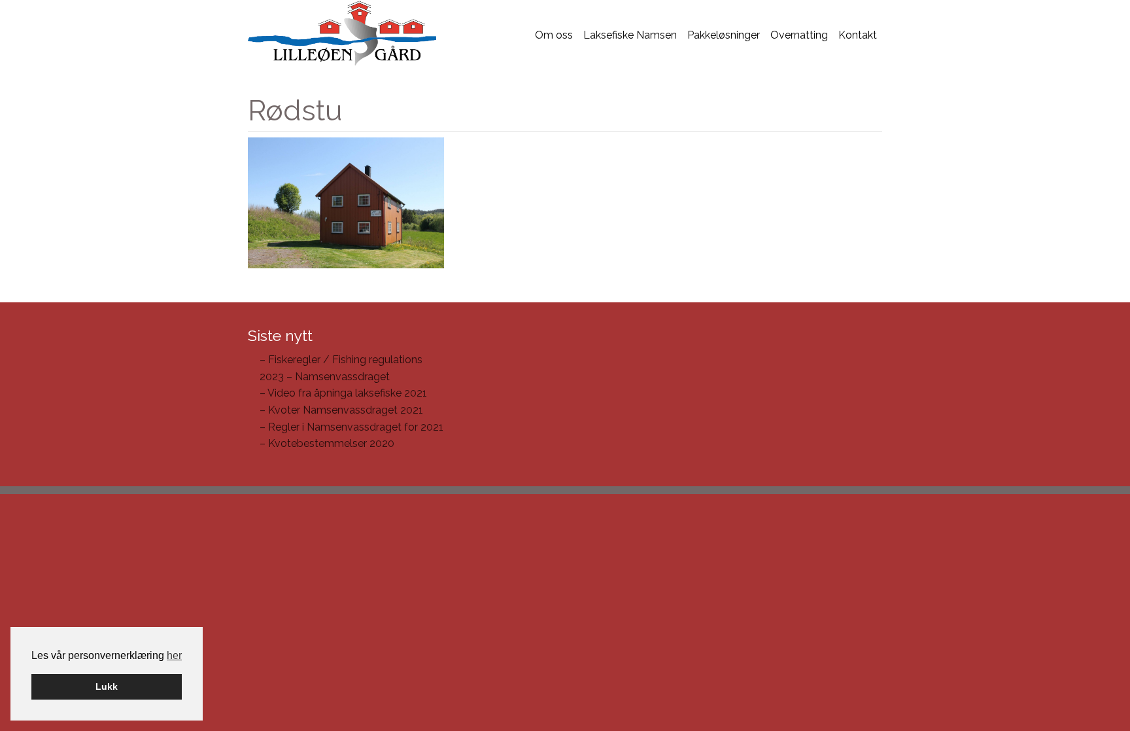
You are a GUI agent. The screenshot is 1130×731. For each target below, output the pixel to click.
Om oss (554, 35)
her (174, 655)
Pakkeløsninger (723, 35)
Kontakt (857, 35)
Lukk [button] (106, 686)
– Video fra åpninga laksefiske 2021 (343, 393)
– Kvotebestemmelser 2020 (327, 443)
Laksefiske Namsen (630, 35)
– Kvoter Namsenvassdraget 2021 (341, 410)
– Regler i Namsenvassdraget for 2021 (351, 427)
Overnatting (799, 35)
